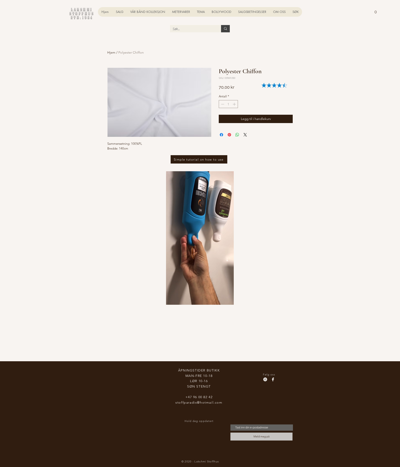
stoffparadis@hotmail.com (198, 402)
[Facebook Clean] (273, 379)
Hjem (111, 52)
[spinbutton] (228, 104)
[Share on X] (245, 134)
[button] (375, 10)
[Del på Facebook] (221, 134)
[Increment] (235, 104)
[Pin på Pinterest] (229, 134)
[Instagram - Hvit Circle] (265, 379)
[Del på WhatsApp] (237, 134)
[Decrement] (222, 104)
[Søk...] (225, 28)
